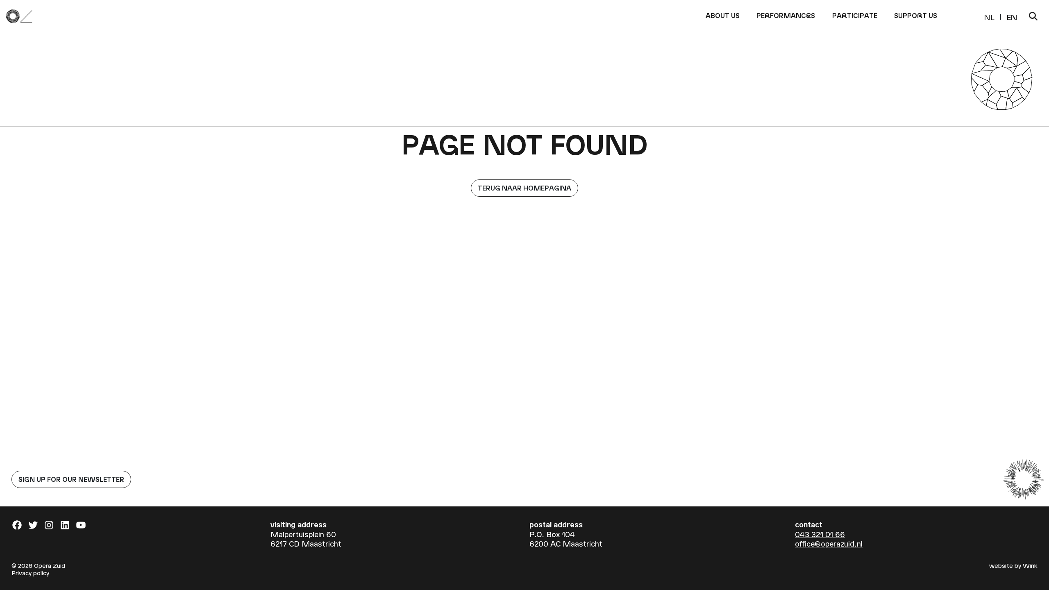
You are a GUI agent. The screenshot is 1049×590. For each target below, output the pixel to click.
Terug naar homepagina (524, 188)
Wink (1030, 565)
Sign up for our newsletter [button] (71, 479)
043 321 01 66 (820, 534)
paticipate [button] (854, 15)
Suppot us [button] (915, 15)
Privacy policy (30, 572)
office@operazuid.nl (829, 543)
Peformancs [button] (785, 15)
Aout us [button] (723, 15)
